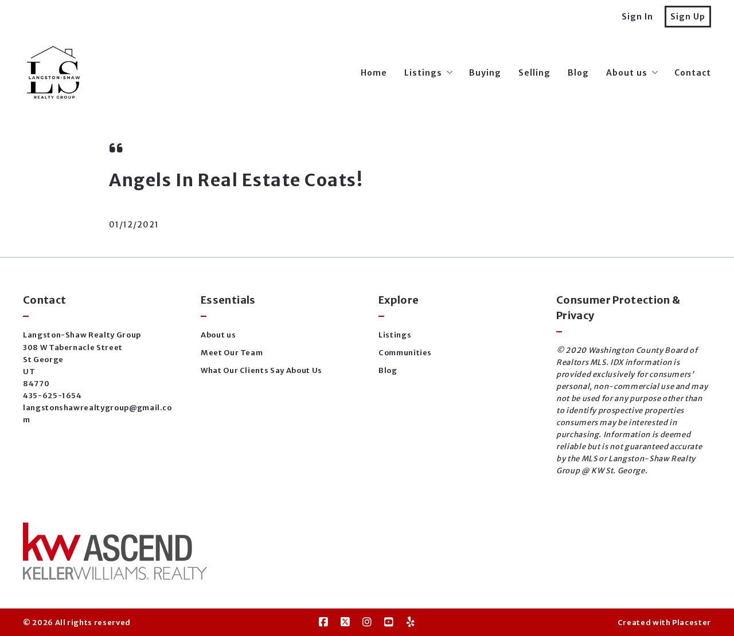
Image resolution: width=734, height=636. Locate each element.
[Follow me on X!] (345, 622)
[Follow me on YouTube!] (389, 622)
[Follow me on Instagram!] (367, 622)
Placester (691, 622)
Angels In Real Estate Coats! (236, 180)
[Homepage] (54, 73)
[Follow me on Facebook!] (323, 622)
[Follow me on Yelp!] (410, 622)
